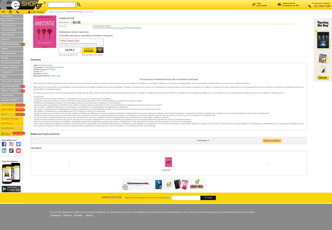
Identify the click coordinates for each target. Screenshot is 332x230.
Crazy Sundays (12, 105)
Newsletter (111, 197)
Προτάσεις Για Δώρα (9, 119)
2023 (58, 76)
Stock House (6, 123)
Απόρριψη (78, 215)
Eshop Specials (12, 109)
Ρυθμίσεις (67, 215)
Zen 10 (12, 114)
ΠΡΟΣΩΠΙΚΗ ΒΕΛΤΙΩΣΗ (101, 26)
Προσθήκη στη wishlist (93, 55)
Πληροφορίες (56, 215)
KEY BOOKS (51, 69)
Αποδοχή (89, 215)
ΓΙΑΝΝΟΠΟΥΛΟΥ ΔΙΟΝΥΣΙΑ (53, 67)
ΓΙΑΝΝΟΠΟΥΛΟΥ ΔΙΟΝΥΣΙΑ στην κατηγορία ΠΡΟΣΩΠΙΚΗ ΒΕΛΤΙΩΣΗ (117, 28)
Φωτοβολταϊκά (7, 128)
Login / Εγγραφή (37, 12)
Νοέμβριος (53, 76)
